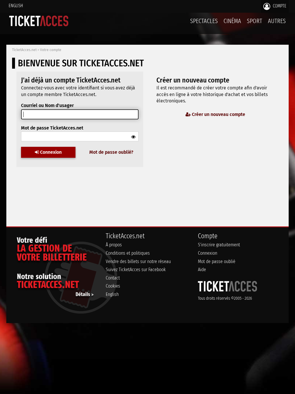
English (16, 5)
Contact (113, 278)
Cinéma (232, 21)
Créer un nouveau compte (218, 114)
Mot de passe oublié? (111, 152)
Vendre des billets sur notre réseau (138, 261)
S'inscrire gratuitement (219, 244)
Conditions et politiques (128, 253)
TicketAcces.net (24, 50)
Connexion (50, 152)
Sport (254, 21)
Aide (202, 269)
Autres (277, 21)
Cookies (113, 286)
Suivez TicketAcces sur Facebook (136, 269)
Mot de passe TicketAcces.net (52, 128)
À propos (114, 244)
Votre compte (50, 50)
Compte (279, 6)
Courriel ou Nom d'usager (47, 105)
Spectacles (204, 21)
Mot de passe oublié (216, 261)
